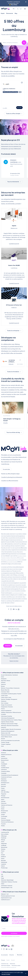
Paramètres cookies (16, 965)
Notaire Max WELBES (14, 265)
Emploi (3, 13)
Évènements (9, 13)
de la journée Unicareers (11, 561)
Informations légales (5, 965)
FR (13, 8)
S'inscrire (11, 955)
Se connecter (4, 955)
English (8, 960)
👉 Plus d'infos (13, 4)
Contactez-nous (4, 963)
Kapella (14, 225)
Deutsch (13, 960)
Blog (16, 13)
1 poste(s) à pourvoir (14, 243)
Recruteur (19, 954)
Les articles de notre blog (17, 592)
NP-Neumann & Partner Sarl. (14, 305)
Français (3, 960)
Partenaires (12, 963)
